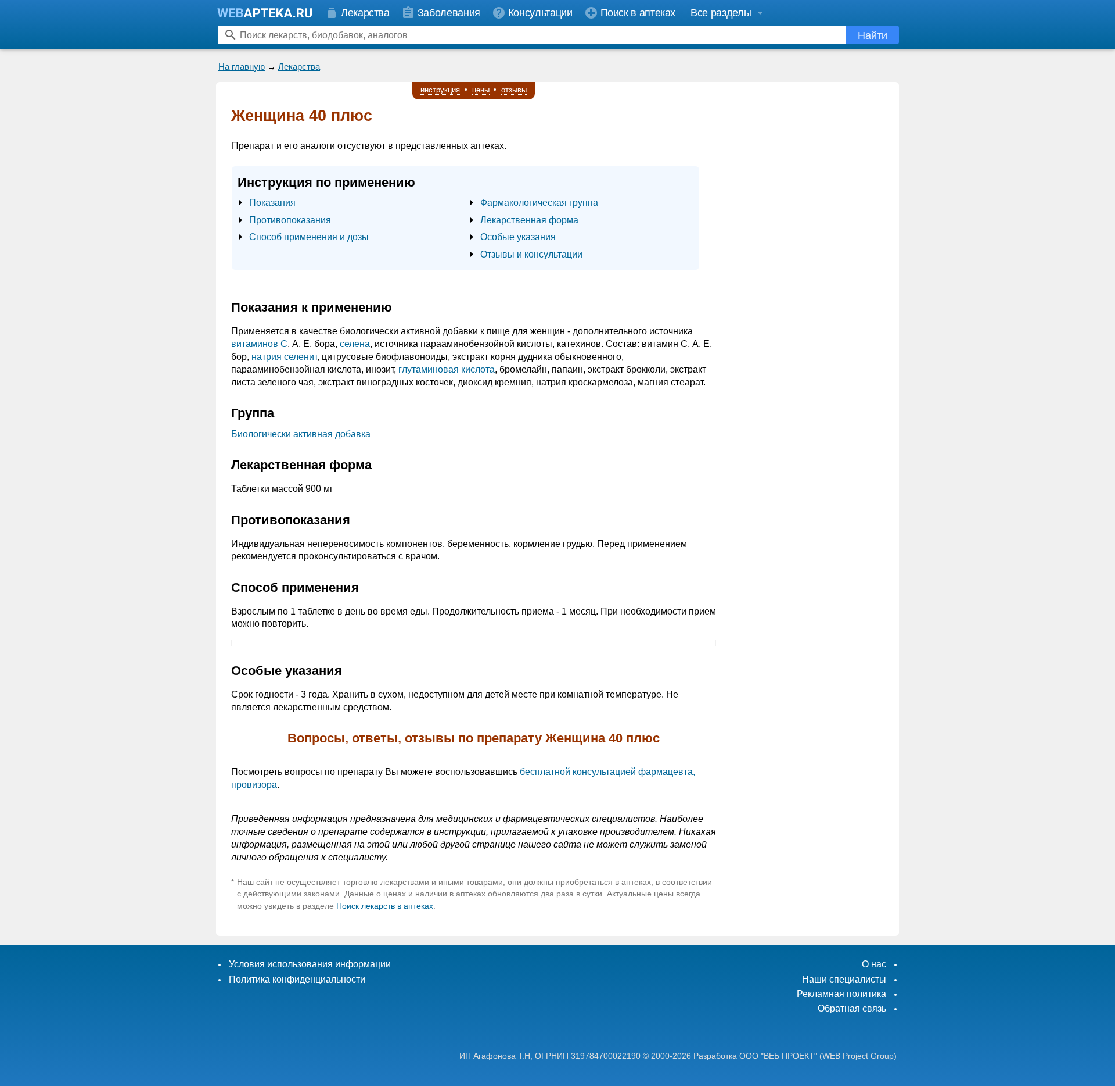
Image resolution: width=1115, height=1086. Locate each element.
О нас (874, 964)
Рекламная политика (841, 994)
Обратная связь (852, 1008)
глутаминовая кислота (446, 369)
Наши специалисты (844, 979)
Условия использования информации (310, 964)
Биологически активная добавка (301, 434)
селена (355, 344)
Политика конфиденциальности (297, 979)
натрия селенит (284, 357)
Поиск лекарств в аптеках (384, 905)
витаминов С (259, 344)
